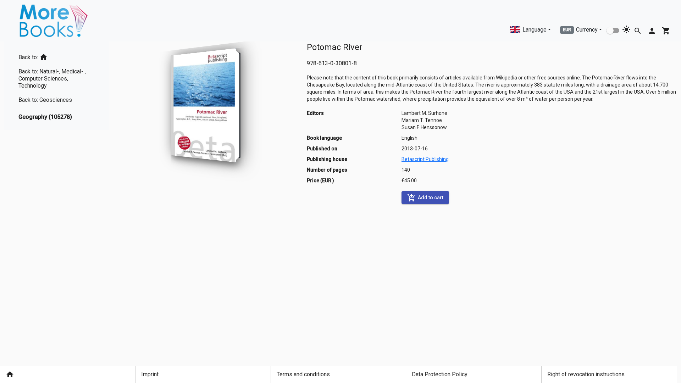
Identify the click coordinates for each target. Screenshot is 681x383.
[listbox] (57, 85)
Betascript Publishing (425, 159)
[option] (57, 56)
